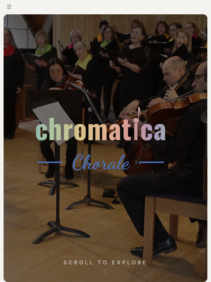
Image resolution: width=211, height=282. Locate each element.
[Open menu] (9, 6)
